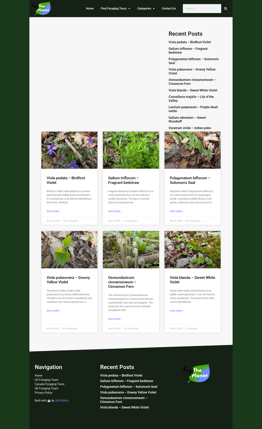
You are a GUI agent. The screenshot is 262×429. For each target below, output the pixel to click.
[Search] (225, 8)
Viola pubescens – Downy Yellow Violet (128, 392)
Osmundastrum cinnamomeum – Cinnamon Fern (122, 282)
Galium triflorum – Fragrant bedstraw (123, 180)
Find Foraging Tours (114, 8)
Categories (144, 8)
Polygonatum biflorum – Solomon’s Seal (190, 180)
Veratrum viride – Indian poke (190, 128)
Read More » (53, 211)
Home (90, 8)
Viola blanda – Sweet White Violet (193, 90)
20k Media (61, 400)
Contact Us (169, 8)
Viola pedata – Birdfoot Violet (190, 42)
